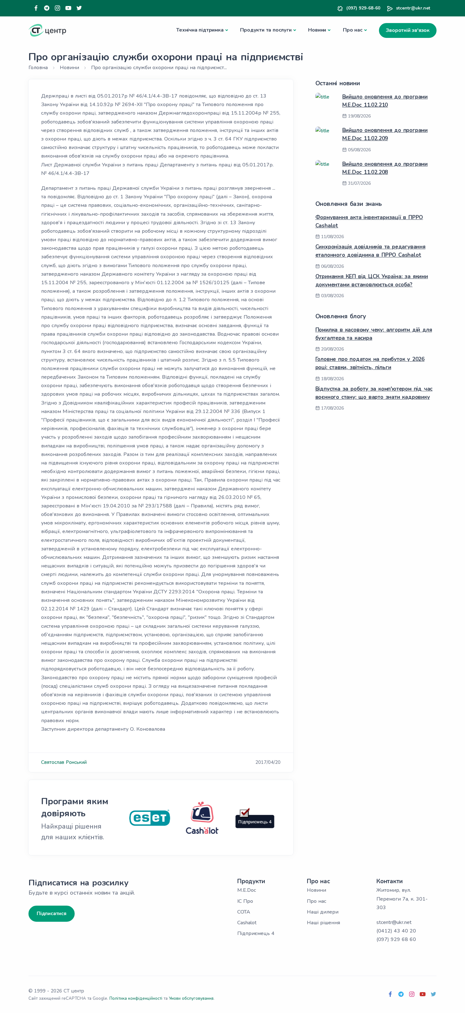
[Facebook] (36, 8)
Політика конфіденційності (135, 998)
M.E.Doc (246, 890)
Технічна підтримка (199, 30)
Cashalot (247, 922)
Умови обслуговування (191, 998)
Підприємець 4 (256, 933)
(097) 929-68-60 (363, 8)
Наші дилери (322, 911)
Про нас (353, 30)
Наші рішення (323, 922)
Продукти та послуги (265, 30)
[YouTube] (68, 8)
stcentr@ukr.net (413, 8)
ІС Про (245, 901)
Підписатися (51, 913)
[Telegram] (47, 8)
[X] (79, 8)
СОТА (243, 911)
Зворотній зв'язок (408, 30)
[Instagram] (57, 8)
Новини (317, 30)
